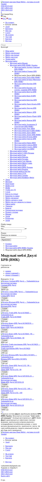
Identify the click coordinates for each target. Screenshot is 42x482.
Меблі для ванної (11, 198)
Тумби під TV (10, 190)
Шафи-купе (9, 186)
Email (3, 237)
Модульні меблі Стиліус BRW (25, 147)
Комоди (8, 208)
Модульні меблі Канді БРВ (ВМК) (27, 131)
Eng (9, 19)
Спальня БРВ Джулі (8, 285)
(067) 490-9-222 (7, 8)
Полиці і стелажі (11, 212)
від (2, 228)
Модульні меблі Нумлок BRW (25, 137)
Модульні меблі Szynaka (19, 159)
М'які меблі (9, 51)
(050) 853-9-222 (7, 6)
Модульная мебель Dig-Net (20, 171)
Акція (7, 216)
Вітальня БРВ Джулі (8, 306)
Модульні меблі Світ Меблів (20, 161)
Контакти (9, 29)
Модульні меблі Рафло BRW (25, 143)
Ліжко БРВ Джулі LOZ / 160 (11, 393)
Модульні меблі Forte (18, 155)
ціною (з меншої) (12, 273)
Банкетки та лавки (12, 196)
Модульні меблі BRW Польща (21, 167)
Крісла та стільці (11, 194)
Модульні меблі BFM (18, 165)
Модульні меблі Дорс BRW (24, 129)
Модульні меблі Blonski (19, 63)
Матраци (8, 182)
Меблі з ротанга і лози (13, 200)
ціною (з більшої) (12, 275)
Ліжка (7, 180)
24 (13, 279)
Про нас (8, 31)
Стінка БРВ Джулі (8, 296)
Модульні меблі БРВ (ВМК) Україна (23, 65)
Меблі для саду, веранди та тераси (18, 202)
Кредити (8, 39)
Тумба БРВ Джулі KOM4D (11, 317)
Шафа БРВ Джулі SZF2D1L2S (12, 405)
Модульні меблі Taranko (19, 175)
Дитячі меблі (10, 59)
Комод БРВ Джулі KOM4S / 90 (12, 338)
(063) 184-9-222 (7, 10)
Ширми (8, 214)
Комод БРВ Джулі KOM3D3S (12, 327)
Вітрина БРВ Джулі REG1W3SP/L (14, 359)
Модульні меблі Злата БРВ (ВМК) (27, 77)
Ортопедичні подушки (14, 210)
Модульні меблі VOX (18, 173)
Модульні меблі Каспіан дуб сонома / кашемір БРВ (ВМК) (25, 89)
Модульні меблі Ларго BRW (25, 133)
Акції (7, 27)
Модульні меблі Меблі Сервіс (21, 163)
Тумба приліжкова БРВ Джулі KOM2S (15, 348)
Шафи (7, 188)
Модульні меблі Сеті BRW (24, 149)
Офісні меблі (10, 204)
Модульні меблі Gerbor (18, 151)
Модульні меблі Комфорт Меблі (22, 178)
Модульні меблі (11, 61)
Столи (7, 192)
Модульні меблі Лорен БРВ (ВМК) (27, 135)
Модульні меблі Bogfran (19, 169)
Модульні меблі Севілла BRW (25, 145)
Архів (7, 220)
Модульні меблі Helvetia (19, 157)
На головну (9, 22)
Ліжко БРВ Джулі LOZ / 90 (11, 370)
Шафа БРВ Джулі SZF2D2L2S (12, 382)
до (26, 228)
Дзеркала (8, 206)
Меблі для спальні (12, 55)
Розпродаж (9, 218)
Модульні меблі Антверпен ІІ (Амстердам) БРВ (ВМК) (25, 125)
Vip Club (8, 37)
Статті (7, 33)
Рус (4, 19)
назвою (8, 271)
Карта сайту (5, 476)
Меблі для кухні (11, 57)
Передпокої (9, 184)
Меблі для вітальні (12, 53)
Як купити (9, 35)
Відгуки (8, 41)
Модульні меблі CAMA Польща (22, 153)
